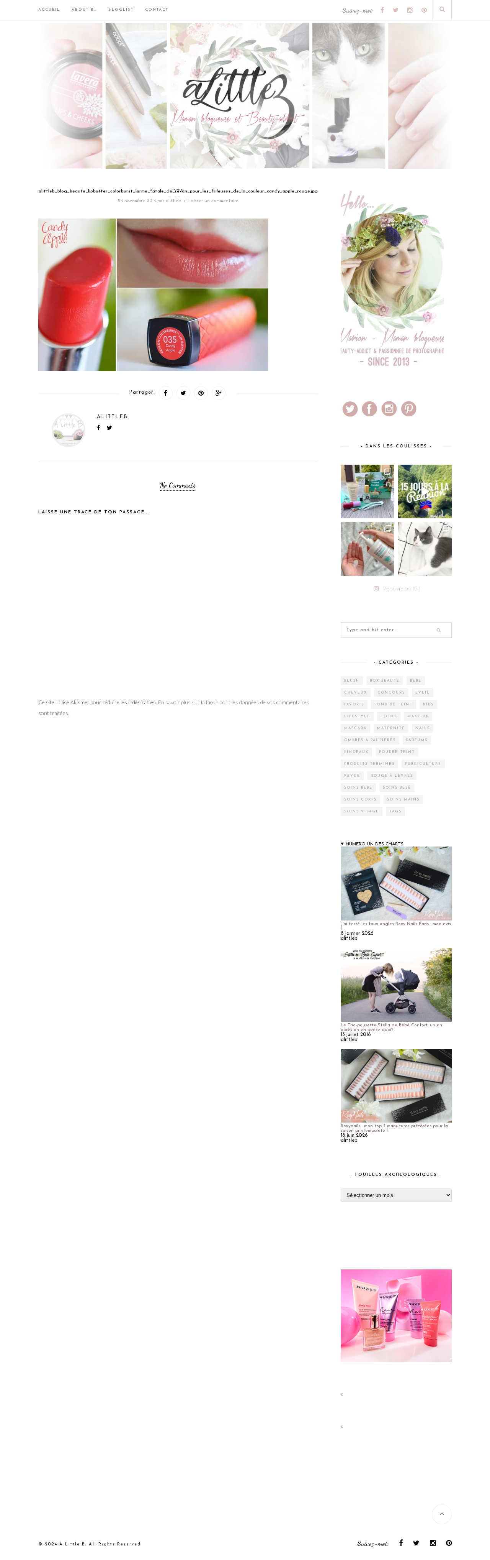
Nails (422, 728)
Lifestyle (357, 716)
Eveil (422, 692)
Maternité (391, 728)
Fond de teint (393, 704)
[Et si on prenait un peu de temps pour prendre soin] (367, 549)
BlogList (121, 10)
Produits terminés (369, 764)
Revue (352, 776)
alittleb (173, 201)
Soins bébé (358, 787)
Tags (395, 811)
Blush (351, 680)
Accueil (49, 10)
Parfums (417, 740)
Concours (391, 692)
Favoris (354, 704)
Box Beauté (385, 680)
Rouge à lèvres (392, 776)
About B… (84, 10)
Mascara (355, 728)
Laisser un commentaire (213, 201)
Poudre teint (397, 752)
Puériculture (423, 764)
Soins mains (403, 799)
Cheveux (355, 692)
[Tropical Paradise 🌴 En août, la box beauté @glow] (367, 491)
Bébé (415, 680)
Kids (428, 704)
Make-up (418, 716)
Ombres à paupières (370, 740)
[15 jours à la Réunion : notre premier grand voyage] (425, 491)
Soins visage (361, 811)
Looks (389, 716)
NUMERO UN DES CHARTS (374, 844)
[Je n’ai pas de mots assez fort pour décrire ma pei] (425, 549)
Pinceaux (356, 752)
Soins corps (360, 799)
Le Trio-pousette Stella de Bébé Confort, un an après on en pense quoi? (391, 1027)
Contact (156, 10)
